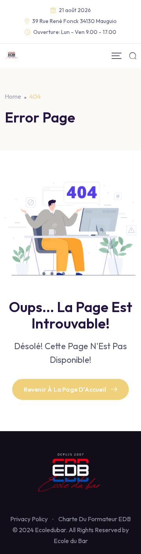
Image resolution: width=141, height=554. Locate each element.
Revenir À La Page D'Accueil (65, 389)
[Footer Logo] (70, 474)
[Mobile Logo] (11, 55)
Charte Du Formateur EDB (94, 519)
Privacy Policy (29, 519)
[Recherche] (132, 55)
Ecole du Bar (71, 541)
